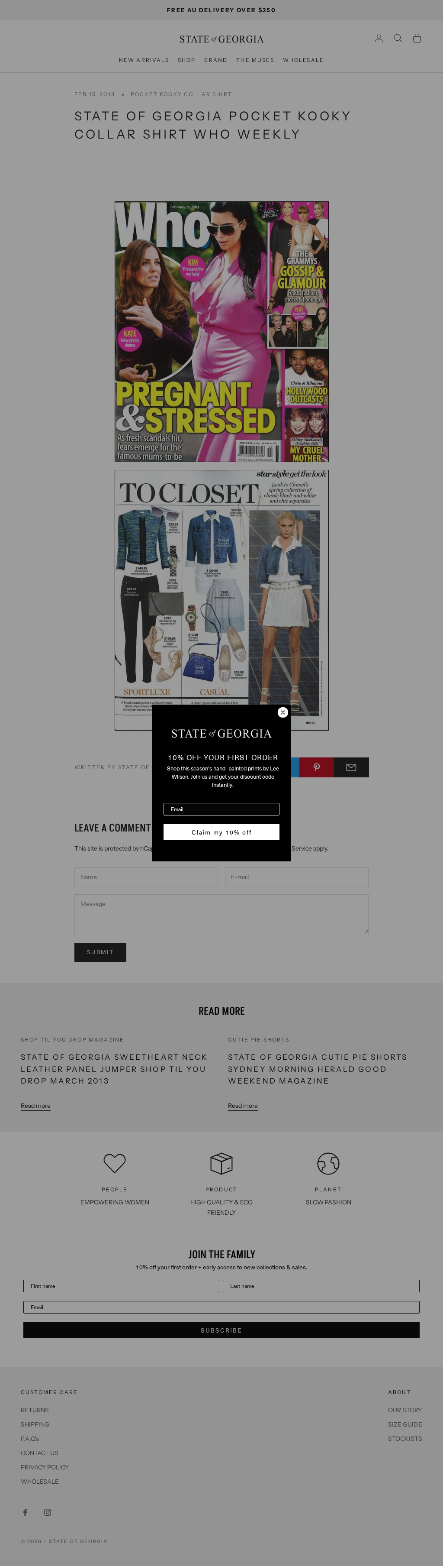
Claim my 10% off (222, 832)
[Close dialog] (283, 712)
